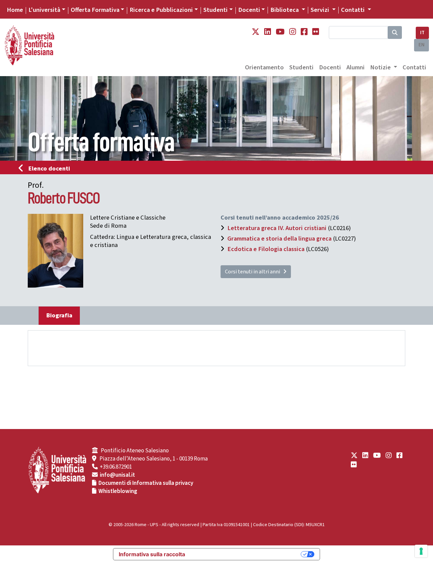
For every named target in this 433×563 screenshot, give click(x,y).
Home (15, 9)
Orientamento (264, 67)
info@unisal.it (117, 475)
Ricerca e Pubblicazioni (161, 9)
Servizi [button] (321, 9)
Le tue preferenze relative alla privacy (246, 554)
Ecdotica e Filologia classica (265, 249)
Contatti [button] (353, 9)
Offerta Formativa (95, 9)
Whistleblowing (117, 491)
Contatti (414, 67)
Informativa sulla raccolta (152, 554)
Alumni (355, 67)
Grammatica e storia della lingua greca (279, 238)
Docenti (249, 9)
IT (422, 32)
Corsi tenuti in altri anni (254, 271)
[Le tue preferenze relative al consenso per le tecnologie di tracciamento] (421, 551)
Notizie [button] (381, 67)
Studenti (215, 9)
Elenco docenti (49, 168)
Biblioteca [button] (285, 9)
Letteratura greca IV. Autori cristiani (276, 228)
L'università (44, 9)
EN (421, 44)
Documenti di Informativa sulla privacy (145, 483)
